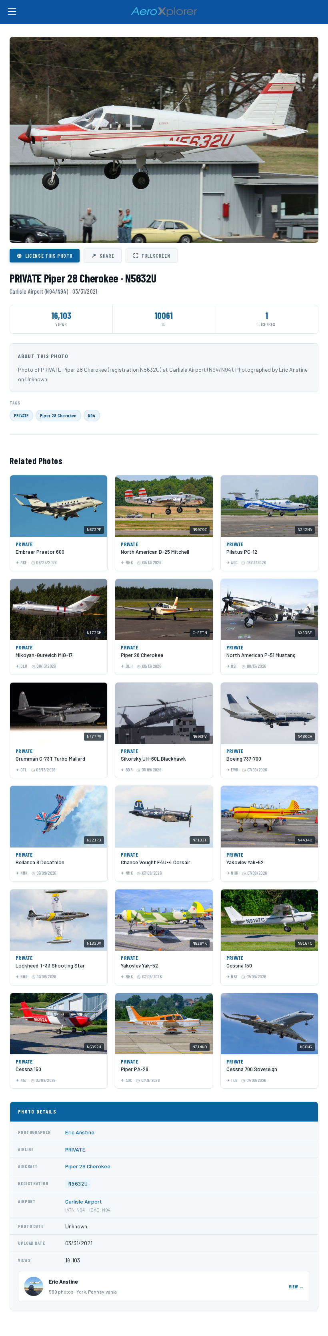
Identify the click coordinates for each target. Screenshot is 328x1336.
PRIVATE (21, 415)
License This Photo (44, 255)
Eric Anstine (79, 1132)
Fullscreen (151, 255)
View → (296, 1286)
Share (102, 255)
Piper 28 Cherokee (58, 415)
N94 (92, 415)
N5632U (78, 1183)
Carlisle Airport (83, 1201)
